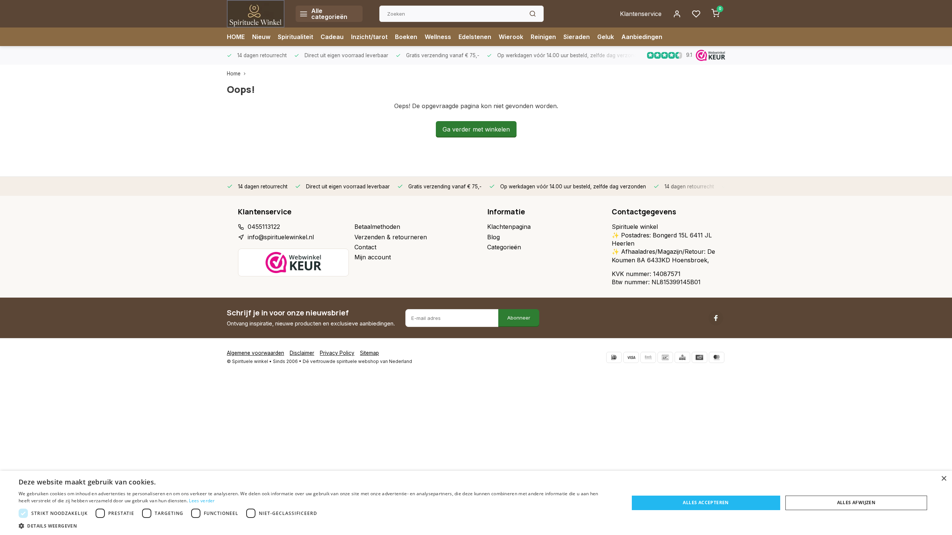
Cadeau (332, 36)
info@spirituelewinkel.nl (281, 237)
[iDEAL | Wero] (614, 357)
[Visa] (631, 357)
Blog (493, 237)
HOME (236, 36)
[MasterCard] (716, 357)
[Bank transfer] (648, 357)
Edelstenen (475, 36)
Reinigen (543, 36)
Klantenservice (641, 13)
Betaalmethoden (377, 226)
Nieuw (261, 36)
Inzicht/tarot (369, 36)
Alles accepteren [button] (706, 502)
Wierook (511, 36)
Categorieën (504, 247)
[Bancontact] (665, 357)
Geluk (605, 36)
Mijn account (372, 257)
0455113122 (264, 226)
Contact (365, 247)
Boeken (406, 36)
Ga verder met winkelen (476, 129)
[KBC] (682, 357)
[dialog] (476, 503)
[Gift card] (699, 357)
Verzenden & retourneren (390, 237)
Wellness (438, 36)
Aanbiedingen (641, 36)
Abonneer (518, 318)
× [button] (943, 479)
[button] (315, 525)
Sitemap (369, 353)
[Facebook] (715, 318)
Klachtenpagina (509, 226)
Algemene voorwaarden (255, 353)
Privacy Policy (337, 353)
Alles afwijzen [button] (856, 502)
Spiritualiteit (295, 36)
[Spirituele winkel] (255, 13)
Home (234, 74)
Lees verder (202, 500)
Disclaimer (302, 353)
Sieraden (576, 36)
